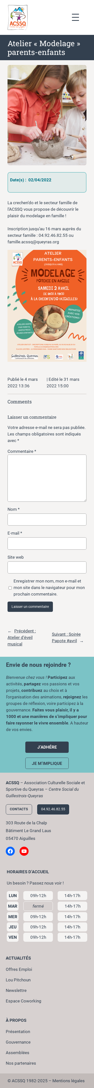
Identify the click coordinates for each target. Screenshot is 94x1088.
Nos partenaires (21, 1063)
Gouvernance (18, 1042)
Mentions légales (68, 1080)
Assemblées (17, 1052)
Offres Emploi (19, 969)
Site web (16, 557)
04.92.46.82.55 (53, 809)
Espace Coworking (23, 1000)
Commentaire (22, 451)
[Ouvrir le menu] (77, 17)
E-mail (15, 533)
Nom (14, 509)
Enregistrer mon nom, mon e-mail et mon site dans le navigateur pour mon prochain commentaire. (49, 587)
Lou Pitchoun (18, 979)
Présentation (18, 1031)
